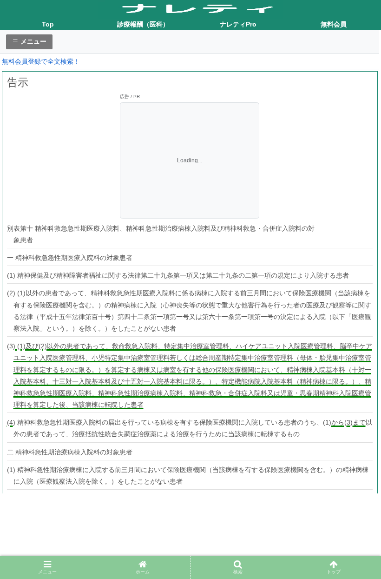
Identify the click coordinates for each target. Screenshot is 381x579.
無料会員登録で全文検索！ (41, 61)
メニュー (32, 41)
